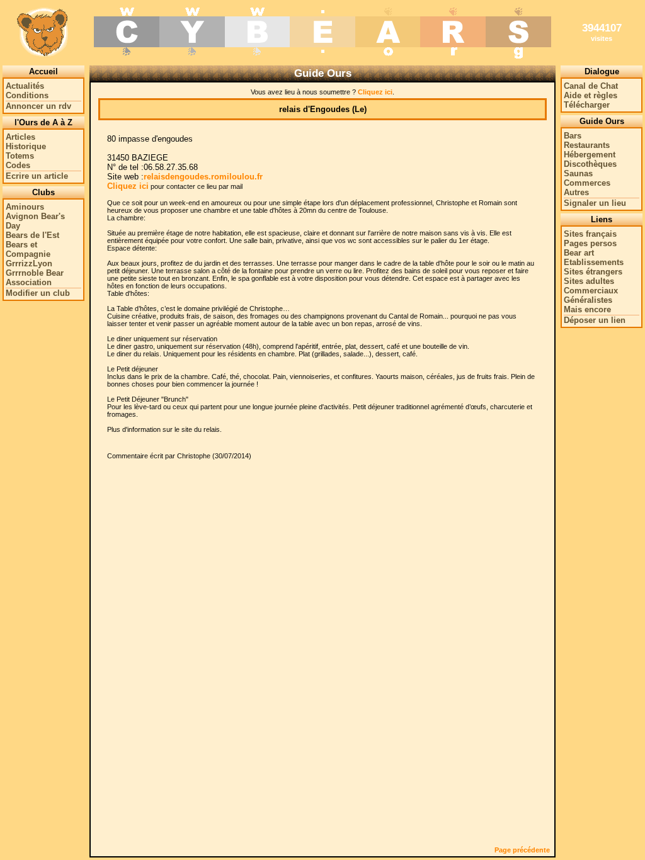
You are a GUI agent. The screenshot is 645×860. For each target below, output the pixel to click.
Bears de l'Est (32, 235)
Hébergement (589, 154)
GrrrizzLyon (29, 263)
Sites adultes (589, 281)
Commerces (587, 183)
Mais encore (587, 309)
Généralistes (588, 300)
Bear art (579, 252)
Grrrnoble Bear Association (35, 277)
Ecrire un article (37, 176)
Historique (26, 146)
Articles (20, 137)
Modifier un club (38, 293)
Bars (572, 135)
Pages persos (590, 243)
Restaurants (587, 145)
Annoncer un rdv (38, 106)
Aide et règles (590, 95)
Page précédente (522, 850)
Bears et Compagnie (28, 249)
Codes (18, 165)
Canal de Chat (591, 86)
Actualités (25, 86)
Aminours (25, 207)
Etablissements (594, 262)
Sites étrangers (593, 271)
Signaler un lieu (595, 203)
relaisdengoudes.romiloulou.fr (203, 176)
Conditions (27, 95)
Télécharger (587, 105)
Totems (20, 156)
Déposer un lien (594, 320)
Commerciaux (591, 290)
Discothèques (590, 164)
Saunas (578, 173)
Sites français (590, 234)
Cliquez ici (375, 92)
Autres (576, 192)
